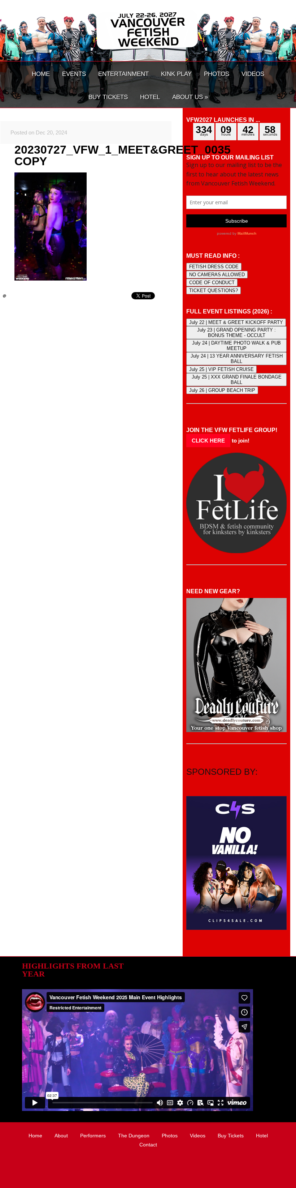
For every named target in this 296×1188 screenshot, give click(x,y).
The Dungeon (133, 1135)
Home (35, 1135)
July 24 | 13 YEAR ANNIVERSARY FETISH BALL (237, 358)
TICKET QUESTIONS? (213, 290)
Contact (148, 1145)
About (61, 1135)
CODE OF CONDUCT (212, 282)
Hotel (262, 1135)
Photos (170, 1135)
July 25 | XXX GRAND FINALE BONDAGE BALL (237, 379)
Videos (197, 1135)
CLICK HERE (208, 440)
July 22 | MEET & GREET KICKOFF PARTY (236, 322)
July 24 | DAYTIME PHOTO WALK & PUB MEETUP (236, 345)
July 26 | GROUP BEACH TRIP (222, 390)
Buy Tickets (231, 1135)
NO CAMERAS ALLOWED (217, 274)
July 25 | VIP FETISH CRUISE (221, 369)
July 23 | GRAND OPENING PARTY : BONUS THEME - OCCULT (236, 332)
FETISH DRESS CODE (214, 266)
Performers (93, 1135)
